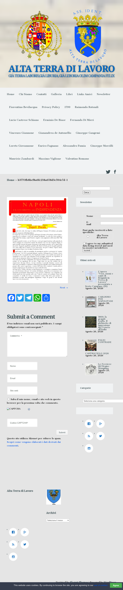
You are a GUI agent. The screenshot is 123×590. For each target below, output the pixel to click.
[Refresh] (29, 409)
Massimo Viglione (50, 158)
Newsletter (103, 94)
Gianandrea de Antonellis (54, 132)
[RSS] (89, 436)
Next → (64, 287)
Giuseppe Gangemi (88, 132)
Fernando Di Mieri (82, 119)
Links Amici (84, 94)
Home (10, 94)
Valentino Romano (77, 158)
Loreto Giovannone (21, 145)
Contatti (41, 94)
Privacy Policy (51, 107)
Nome (89, 216)
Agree (116, 585)
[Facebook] (89, 423)
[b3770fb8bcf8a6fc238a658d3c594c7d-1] (37, 282)
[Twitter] (101, 436)
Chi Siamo (25, 94)
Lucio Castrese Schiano (24, 119)
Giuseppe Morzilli (101, 145)
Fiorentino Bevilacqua (23, 107)
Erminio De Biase (54, 119)
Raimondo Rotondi (86, 107)
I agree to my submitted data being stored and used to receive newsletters (98, 245)
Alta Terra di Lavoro (102, 236)
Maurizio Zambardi (21, 158)
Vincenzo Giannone (21, 132)
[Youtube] (89, 448)
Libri (69, 94)
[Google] (101, 423)
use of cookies (101, 585)
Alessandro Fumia (74, 145)
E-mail (88, 223)
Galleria (56, 94)
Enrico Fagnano (48, 145)
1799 (67, 107)
